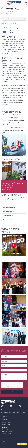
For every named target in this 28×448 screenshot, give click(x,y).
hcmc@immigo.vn (8, 187)
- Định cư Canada (5, 422)
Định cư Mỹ (8, 117)
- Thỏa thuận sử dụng (6, 431)
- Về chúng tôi (4, 430)
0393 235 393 (7, 189)
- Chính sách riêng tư (6, 433)
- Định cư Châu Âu (5, 424)
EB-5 (18, 114)
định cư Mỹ (11, 114)
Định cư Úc (8, 127)
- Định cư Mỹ (4, 419)
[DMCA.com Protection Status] (22, 444)
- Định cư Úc (4, 421)
